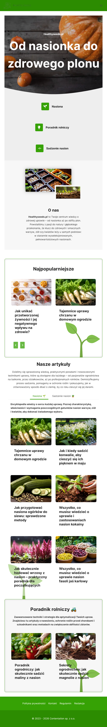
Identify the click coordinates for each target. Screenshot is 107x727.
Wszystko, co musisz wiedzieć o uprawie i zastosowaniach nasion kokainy (74, 516)
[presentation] (31, 292)
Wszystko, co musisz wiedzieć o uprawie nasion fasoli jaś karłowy (74, 575)
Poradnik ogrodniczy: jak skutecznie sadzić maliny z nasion (29, 671)
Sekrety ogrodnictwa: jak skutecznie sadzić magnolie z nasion (74, 671)
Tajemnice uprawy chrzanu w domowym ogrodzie (75, 315)
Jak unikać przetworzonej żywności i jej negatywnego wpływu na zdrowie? (27, 321)
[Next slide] (22, 345)
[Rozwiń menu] (101, 5)
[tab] (39, 396)
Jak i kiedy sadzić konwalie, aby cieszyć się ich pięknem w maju (73, 457)
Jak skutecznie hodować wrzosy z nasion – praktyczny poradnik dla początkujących (30, 577)
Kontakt (52, 703)
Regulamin (65, 703)
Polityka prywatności (33, 703)
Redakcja (79, 703)
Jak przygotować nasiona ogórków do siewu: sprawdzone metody (30, 514)
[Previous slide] (16, 345)
